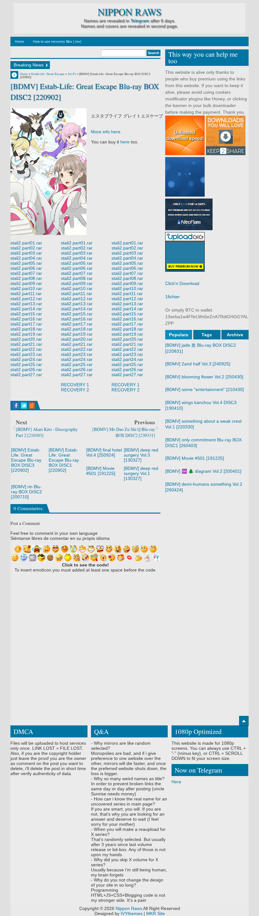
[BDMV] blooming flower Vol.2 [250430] (204, 376)
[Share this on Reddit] (32, 405)
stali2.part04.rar (26, 258)
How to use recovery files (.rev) (57, 41)
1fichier (172, 296)
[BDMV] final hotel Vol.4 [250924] (104, 452)
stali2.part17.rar (26, 323)
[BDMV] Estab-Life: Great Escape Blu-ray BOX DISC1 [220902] (64, 460)
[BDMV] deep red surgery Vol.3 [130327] (141, 455)
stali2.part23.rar (26, 354)
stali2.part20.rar (26, 339)
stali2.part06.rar (26, 268)
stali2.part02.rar (26, 247)
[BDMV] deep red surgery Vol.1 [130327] (141, 473)
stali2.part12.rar (26, 298)
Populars (178, 334)
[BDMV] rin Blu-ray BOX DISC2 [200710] (26, 491)
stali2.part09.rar (26, 283)
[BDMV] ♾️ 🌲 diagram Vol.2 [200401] (203, 471)
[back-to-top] (244, 721)
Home (19, 41)
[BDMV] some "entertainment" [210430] (204, 389)
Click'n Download (182, 283)
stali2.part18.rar (26, 329)
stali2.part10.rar (26, 288)
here (125, 141)
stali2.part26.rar (26, 369)
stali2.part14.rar (26, 308)
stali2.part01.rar (26, 242)
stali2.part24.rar (26, 359)
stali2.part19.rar (26, 334)
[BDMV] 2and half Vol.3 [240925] (197, 363)
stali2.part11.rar (26, 293)
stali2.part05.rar (26, 263)
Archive (235, 334)
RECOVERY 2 (75, 389)
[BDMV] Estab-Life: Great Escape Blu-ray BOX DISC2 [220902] (84, 91)
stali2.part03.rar (26, 253)
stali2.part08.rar (26, 278)
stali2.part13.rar (26, 303)
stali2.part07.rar (26, 273)
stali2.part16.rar (26, 318)
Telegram (139, 20)
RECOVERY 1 (75, 384)
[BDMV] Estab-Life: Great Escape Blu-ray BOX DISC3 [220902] (26, 460)
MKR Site (155, 913)
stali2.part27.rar (26, 374)
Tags (207, 334)
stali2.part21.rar (26, 344)
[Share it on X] (24, 405)
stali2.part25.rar (26, 364)
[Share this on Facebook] (16, 405)
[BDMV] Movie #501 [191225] (100, 471)
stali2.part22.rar (26, 349)
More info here (105, 131)
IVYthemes (131, 913)
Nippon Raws (129, 11)
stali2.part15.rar (26, 313)
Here (176, 781)
